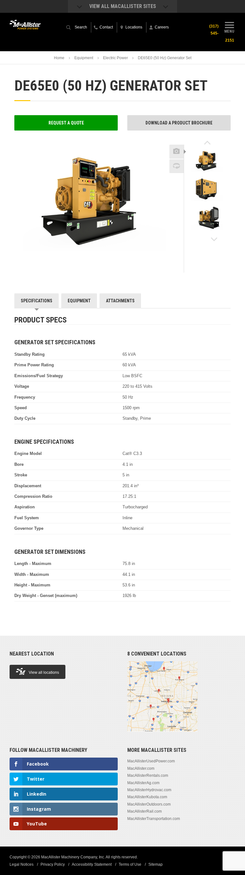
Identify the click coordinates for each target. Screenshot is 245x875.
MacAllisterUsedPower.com (151, 761)
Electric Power (115, 58)
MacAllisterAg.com (143, 783)
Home (59, 58)
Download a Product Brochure (178, 122)
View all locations (44, 672)
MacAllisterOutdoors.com (149, 804)
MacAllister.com (140, 768)
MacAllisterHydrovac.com (149, 790)
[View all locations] (162, 735)
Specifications (36, 300)
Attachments (120, 300)
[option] (207, 162)
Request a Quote (66, 122)
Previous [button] (207, 142)
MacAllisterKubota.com (147, 797)
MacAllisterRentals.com (147, 775)
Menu (229, 31)
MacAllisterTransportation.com (153, 818)
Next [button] (214, 239)
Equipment (83, 58)
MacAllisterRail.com (144, 811)
